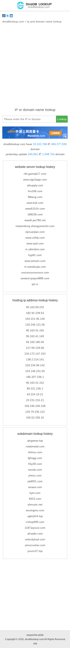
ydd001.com (35, 481)
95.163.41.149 (35, 336)
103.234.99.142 (35, 365)
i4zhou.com (35, 452)
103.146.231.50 (35, 371)
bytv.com (35, 492)
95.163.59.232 (35, 307)
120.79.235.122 (35, 411)
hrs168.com (35, 191)
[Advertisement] (35, 68)
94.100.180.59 (35, 342)
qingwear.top (35, 440)
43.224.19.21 (35, 394)
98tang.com (35, 197)
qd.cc (35, 284)
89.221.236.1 (35, 388)
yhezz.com (35, 475)
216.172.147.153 (35, 353)
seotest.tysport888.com (35, 278)
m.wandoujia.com (35, 266)
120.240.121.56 (35, 324)
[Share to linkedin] (11, 15)
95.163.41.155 (35, 330)
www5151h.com (35, 208)
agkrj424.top (35, 516)
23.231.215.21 (35, 400)
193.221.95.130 (35, 318)
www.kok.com (35, 202)
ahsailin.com (35, 533)
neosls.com (35, 469)
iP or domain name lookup (35, 110)
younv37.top (35, 551)
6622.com (35, 498)
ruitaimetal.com (35, 446)
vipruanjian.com (35, 231)
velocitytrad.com (35, 539)
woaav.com (35, 487)
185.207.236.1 (35, 376)
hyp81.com (35, 255)
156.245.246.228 (35, 405)
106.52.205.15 (35, 417)
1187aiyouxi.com (35, 527)
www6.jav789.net (35, 220)
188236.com (35, 214)
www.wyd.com (35, 243)
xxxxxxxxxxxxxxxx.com (35, 272)
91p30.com (35, 463)
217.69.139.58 (35, 347)
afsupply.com (35, 185)
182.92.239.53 (35, 313)
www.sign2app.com (35, 179)
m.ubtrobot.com (35, 249)
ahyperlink (32, 635)
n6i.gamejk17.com (35, 173)
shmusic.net (35, 504)
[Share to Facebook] (3, 15)
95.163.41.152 (35, 382)
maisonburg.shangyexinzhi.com (35, 226)
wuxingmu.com (35, 510)
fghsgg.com (35, 458)
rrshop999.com (35, 521)
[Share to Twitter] (7, 15)
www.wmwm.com (35, 260)
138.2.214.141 (35, 359)
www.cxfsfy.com (35, 237)
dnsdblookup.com (13, 21)
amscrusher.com (35, 545)
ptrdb (41, 635)
